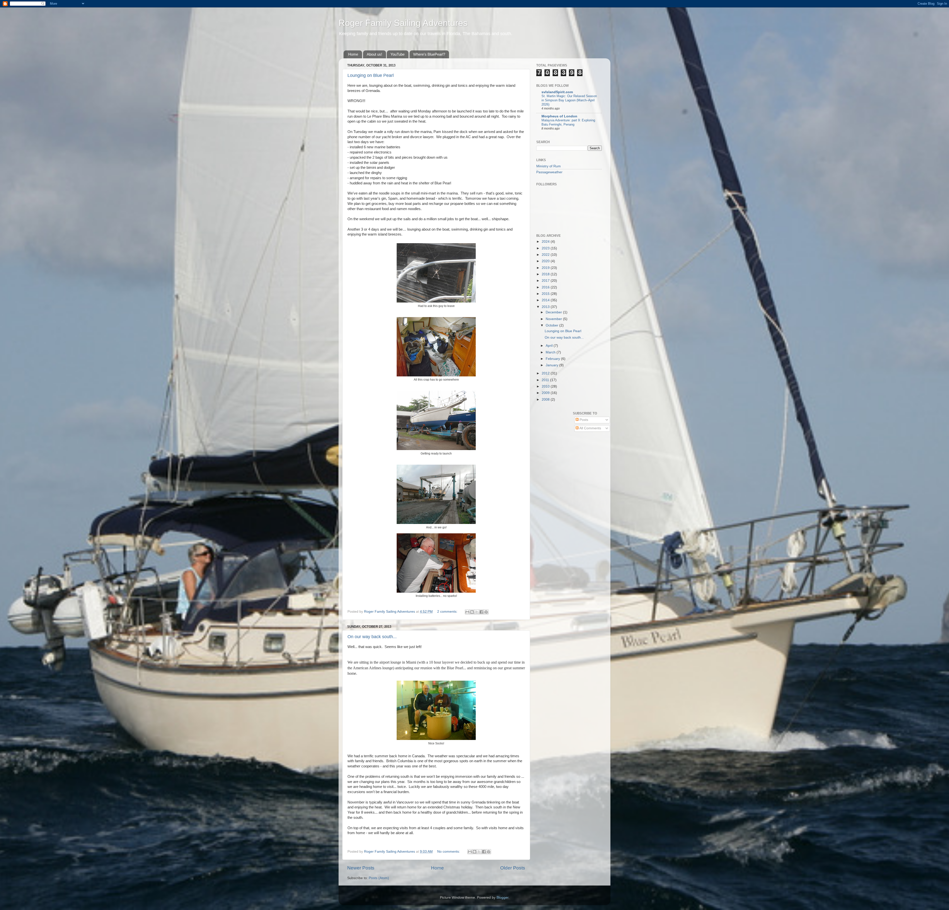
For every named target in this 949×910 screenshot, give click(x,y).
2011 (546, 380)
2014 (546, 300)
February (553, 359)
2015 (546, 294)
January (552, 365)
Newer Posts (360, 867)
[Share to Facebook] (481, 611)
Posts (583, 420)
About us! (374, 54)
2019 (546, 268)
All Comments (590, 428)
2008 (546, 399)
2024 (546, 241)
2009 (546, 393)
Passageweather (549, 172)
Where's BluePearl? (429, 54)
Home (353, 54)
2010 (546, 386)
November (554, 319)
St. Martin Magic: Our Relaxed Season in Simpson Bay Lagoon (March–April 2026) (569, 100)
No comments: (449, 851)
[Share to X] (476, 611)
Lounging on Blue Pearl (370, 75)
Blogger (502, 897)
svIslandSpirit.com (557, 92)
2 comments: (447, 611)
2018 (546, 274)
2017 (546, 280)
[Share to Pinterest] (486, 611)
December (554, 312)
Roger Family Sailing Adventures (403, 23)
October (552, 325)
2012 (546, 373)
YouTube (397, 54)
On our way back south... (372, 636)
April (550, 345)
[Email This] (467, 611)
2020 (546, 261)
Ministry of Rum (548, 166)
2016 (546, 287)
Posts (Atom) (379, 878)
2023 (546, 248)
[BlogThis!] (472, 611)
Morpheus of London (559, 116)
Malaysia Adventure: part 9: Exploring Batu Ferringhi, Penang (568, 122)
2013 (546, 307)
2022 (546, 255)
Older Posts (512, 867)
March (551, 352)
